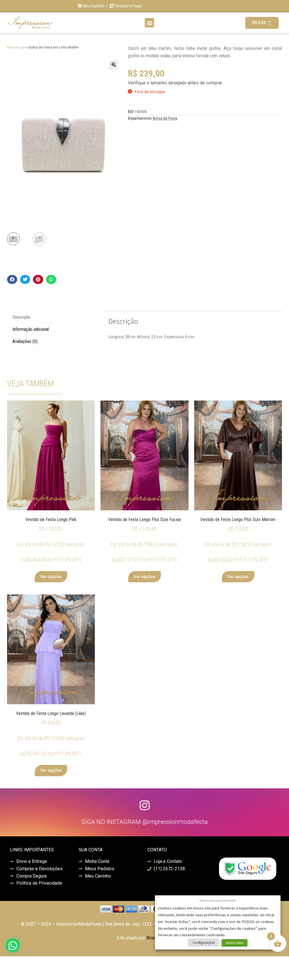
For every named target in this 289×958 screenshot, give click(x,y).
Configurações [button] (203, 942)
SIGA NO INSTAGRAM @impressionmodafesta (145, 821)
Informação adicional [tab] (30, 329)
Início (11, 47)
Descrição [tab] (21, 317)
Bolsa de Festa (165, 118)
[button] (149, 22)
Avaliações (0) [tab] (25, 341)
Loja (22, 47)
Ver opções (51, 576)
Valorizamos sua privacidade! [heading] (218, 900)
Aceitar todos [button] (234, 943)
